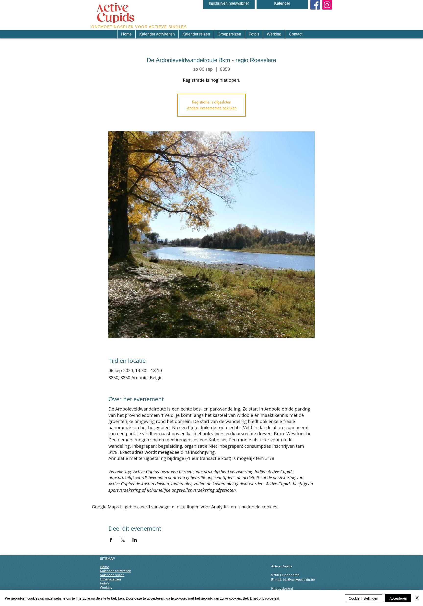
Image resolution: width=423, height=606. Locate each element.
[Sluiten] (417, 598)
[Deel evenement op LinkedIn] (134, 540)
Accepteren (398, 598)
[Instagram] (327, 5)
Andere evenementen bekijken (211, 108)
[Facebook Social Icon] (315, 5)
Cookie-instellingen (363, 598)
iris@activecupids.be (299, 580)
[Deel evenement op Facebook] (110, 540)
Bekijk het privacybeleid (261, 598)
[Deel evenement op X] (122, 540)
